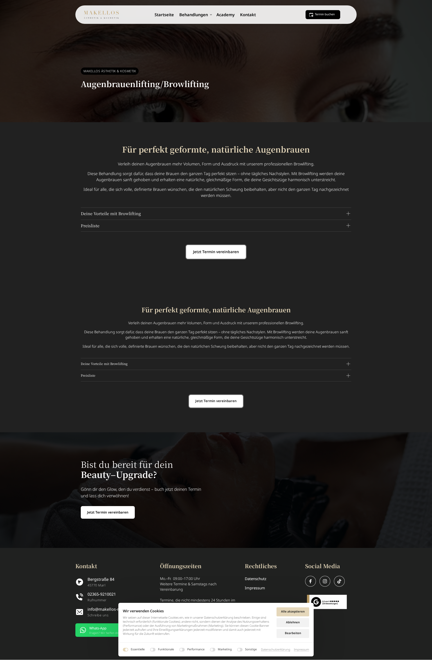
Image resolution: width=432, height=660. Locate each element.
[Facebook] (310, 581)
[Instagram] (325, 581)
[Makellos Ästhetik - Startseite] (101, 14)
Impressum (301, 649)
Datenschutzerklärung (275, 649)
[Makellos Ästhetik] (327, 602)
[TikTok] (339, 581)
